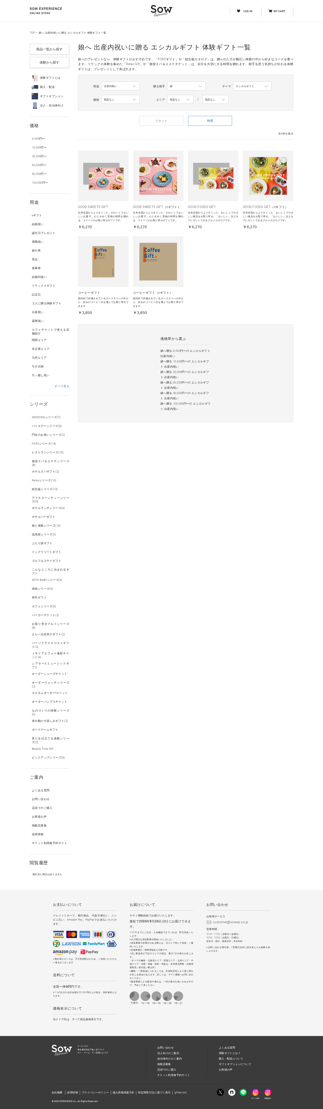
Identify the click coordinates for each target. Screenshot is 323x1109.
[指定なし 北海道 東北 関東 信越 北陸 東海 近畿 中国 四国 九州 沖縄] (180, 99)
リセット (161, 120)
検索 (210, 120)
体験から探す (49, 62)
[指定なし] (216, 99)
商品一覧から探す (49, 49)
